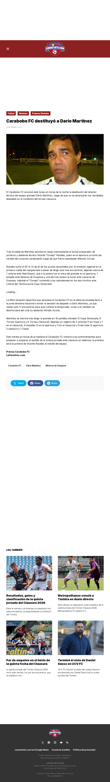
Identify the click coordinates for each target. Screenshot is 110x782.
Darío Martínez (33, 365)
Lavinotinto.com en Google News (32, 750)
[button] (7, 49)
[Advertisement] (55, 20)
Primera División (40, 113)
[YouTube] (61, 742)
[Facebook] (49, 742)
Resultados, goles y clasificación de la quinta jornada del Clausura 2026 (25, 599)
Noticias (23, 113)
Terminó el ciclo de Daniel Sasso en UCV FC (76, 662)
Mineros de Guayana (56, 365)
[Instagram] (55, 742)
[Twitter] (42, 742)
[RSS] (67, 742)
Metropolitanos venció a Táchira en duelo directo (76, 597)
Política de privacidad (84, 750)
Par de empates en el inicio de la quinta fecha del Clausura (28, 662)
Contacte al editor (61, 750)
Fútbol (11, 113)
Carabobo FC (14, 365)
